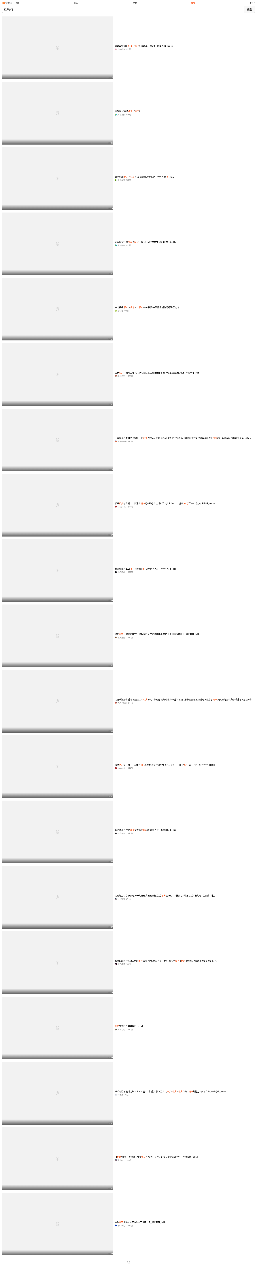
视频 (193, 3)
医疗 (76, 3)
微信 (135, 3)
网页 (18, 3)
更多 (252, 3)
